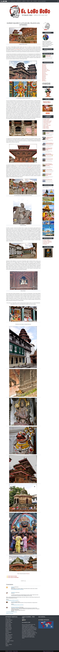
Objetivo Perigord (46, 128)
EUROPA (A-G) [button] (13, 1)
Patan (15, 49)
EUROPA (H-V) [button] (18, 1)
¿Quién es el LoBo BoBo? (42, 1)
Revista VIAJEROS (46, 243)
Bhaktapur (18, 49)
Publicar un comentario (9, 613)
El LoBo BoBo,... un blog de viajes (13, 651)
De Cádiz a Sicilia (46, 119)
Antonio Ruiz (13, 592)
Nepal (26, 26)
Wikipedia (29, 167)
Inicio (9, 1)
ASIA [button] (31, 1)
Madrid (44, 76)
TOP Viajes (45, 244)
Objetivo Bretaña (46, 127)
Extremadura (45, 74)
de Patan (12, 576)
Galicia (44, 75)
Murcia (44, 77)
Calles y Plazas (22, 26)
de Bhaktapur (13, 577)
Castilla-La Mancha (46, 70)
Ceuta (44, 72)
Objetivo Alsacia (45, 126)
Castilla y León (45, 69)
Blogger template (45, 651)
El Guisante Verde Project (15, 607)
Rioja (44, 79)
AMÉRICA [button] (24, 1)
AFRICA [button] (28, 1)
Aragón (44, 65)
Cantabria (45, 68)
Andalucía (45, 64)
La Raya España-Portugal (47, 120)
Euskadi (44, 73)
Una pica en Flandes (46, 118)
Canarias (44, 67)
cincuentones (13, 601)
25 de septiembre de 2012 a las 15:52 (12, 600)
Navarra (44, 78)
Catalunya (45, 71)
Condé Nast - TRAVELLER (47, 242)
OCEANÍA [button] (35, 1)
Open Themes (51, 651)
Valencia (44, 80)
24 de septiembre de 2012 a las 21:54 (17, 589)
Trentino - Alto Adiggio (47, 125)
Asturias (44, 66)
